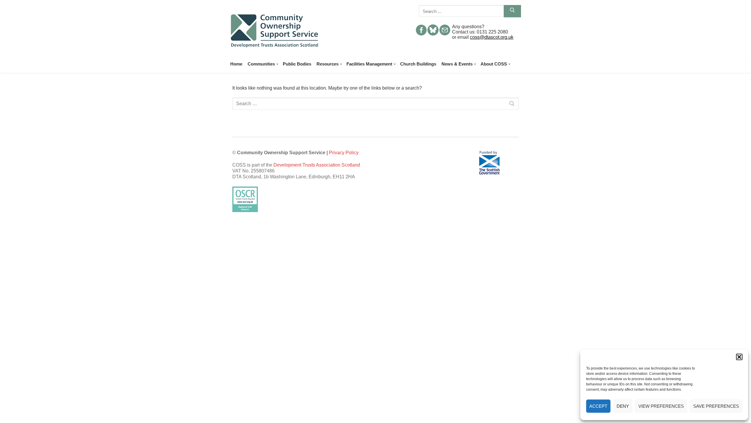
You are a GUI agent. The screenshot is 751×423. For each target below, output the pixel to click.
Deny (623, 406)
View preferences (661, 406)
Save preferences (716, 406)
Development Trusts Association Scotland (316, 164)
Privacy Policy (343, 152)
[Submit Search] (512, 11)
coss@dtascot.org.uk (491, 37)
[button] (739, 357)
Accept (598, 406)
